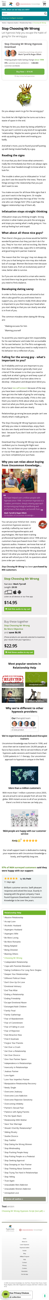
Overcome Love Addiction (15, 1096)
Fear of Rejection (12, 1031)
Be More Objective (13, 628)
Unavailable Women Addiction (17, 1189)
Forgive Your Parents (13, 1043)
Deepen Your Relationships (16, 974)
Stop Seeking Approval (14, 1160)
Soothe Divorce (11, 1136)
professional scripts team (23, 728)
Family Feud (9, 1011)
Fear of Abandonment (13, 1019)
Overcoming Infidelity (13, 1104)
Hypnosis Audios (24, 1247)
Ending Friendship (12, 998)
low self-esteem (19, 388)
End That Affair (11, 990)
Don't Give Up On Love (14, 982)
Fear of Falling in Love (14, 1027)
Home (24, 1238)
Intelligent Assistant (16, 18)
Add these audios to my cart (20, 652)
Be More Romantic (12, 942)
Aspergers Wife (11, 934)
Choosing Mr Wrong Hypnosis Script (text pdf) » (23, 1211)
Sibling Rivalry (10, 1132)
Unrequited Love (11, 1193)
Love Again (9, 1075)
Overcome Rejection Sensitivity (18, 1100)
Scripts (24, 1250)
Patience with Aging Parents (16, 1112)
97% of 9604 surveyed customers (19, 867)
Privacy (24, 1265)
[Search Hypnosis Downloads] (45, 13)
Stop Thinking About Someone (17, 1169)
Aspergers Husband (13, 930)
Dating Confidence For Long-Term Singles (22, 970)
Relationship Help (12, 913)
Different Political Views (15, 978)
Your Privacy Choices (19, 1293)
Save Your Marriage (13, 1124)
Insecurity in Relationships (16, 1067)
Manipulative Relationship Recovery (20, 1083)
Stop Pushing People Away (16, 1152)
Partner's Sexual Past (14, 1108)
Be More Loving (11, 938)
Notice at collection (12, 1297)
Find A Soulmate (11, 1039)
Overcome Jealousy (13, 1092)
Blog (24, 1253)
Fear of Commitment (13, 1023)
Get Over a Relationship (15, 1051)
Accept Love (9, 921)
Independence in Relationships (18, 1063)
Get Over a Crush (12, 1047)
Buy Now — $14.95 (24, 71)
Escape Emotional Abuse (15, 1002)
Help (24, 1259)
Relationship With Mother (15, 1120)
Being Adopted (10, 946)
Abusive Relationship (13, 917)
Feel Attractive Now (13, 1035)
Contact (24, 1262)
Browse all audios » (13, 1199)
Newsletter (24, 1271)
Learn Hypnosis (24, 1244)
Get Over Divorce (12, 1055)
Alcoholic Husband (12, 925)
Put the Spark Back (13, 1116)
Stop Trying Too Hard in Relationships (21, 1173)
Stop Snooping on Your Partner (18, 1164)
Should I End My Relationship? (18, 1128)
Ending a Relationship (14, 994)
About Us (24, 1241)
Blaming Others (11, 954)
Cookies (24, 1268)
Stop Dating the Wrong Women (18, 1144)
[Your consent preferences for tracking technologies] (45, 1296)
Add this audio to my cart (19, 609)
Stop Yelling (9, 1177)
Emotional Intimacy (12, 986)
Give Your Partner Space (15, 1059)
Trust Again (9, 1181)
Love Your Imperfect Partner (16, 1079)
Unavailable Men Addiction (16, 1185)
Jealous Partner (11, 1071)
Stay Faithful (10, 1140)
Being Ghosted (10, 950)
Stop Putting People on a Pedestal (19, 1156)
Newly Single (10, 1088)
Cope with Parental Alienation (17, 966)
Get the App (24, 1274)
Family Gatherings (12, 1015)
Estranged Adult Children (15, 1006)
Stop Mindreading (12, 1148)
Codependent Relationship (16, 962)
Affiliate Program (24, 1256)
